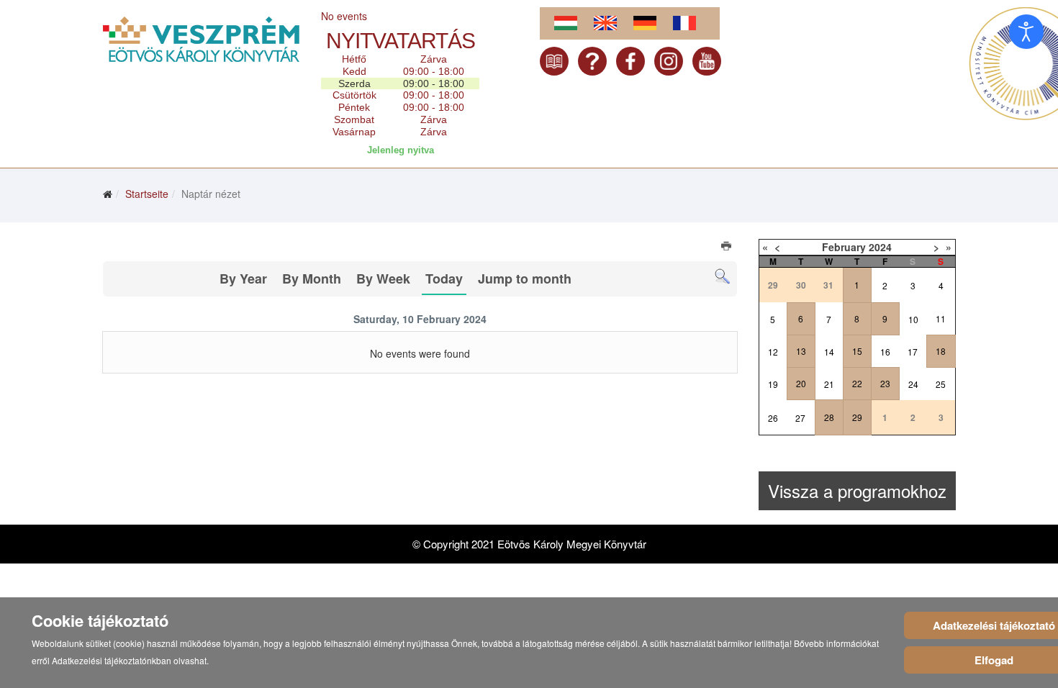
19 (773, 384)
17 (913, 351)
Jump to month (524, 278)
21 (829, 384)
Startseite (146, 193)
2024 (880, 247)
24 (913, 384)
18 (941, 351)
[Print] (727, 247)
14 (829, 351)
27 (800, 418)
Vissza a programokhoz (857, 490)
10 (913, 319)
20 (801, 383)
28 (829, 417)
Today (444, 278)
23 (885, 383)
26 (773, 418)
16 (885, 351)
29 (857, 417)
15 (857, 351)
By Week (383, 278)
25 (941, 384)
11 (941, 318)
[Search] (722, 276)
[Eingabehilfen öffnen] (1026, 31)
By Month (311, 278)
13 (801, 351)
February (844, 247)
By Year (243, 278)
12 (773, 351)
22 (857, 383)
